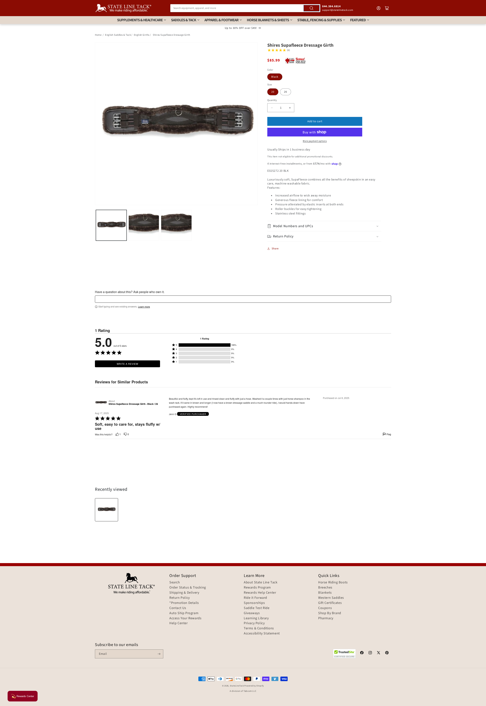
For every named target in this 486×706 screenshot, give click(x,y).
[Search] (312, 8)
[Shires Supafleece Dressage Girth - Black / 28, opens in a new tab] (101, 402)
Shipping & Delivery (184, 592)
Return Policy (179, 598)
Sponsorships (254, 603)
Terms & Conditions (259, 628)
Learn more (144, 306)
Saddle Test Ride (257, 608)
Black (274, 77)
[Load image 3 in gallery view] (176, 225)
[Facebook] (362, 653)
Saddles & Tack (183, 20)
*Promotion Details (184, 603)
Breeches (325, 587)
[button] (324, 226)
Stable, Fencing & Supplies (319, 20)
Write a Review (127, 363)
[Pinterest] (387, 653)
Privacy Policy (254, 623)
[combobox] (245, 8)
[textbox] (243, 299)
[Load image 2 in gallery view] (144, 225)
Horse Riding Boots (333, 582)
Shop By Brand (329, 613)
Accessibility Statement (262, 633)
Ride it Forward (255, 598)
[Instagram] (370, 653)
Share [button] (275, 249)
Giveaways (252, 613)
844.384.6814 (331, 6)
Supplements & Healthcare (140, 20)
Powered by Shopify (254, 685)
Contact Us (177, 608)
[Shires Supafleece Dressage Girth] (106, 509)
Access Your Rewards (185, 618)
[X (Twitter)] (378, 653)
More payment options (315, 141)
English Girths (141, 35)
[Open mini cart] (387, 8)
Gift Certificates (330, 603)
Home (98, 35)
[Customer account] (378, 8)
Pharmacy (325, 618)
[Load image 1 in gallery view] (111, 225)
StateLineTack (237, 685)
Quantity (272, 100)
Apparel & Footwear (221, 20)
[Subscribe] (159, 653)
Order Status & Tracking (187, 587)
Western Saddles (331, 598)
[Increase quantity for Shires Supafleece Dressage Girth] (290, 107)
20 (272, 92)
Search (174, 582)
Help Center (178, 623)
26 (285, 92)
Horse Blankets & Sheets (268, 20)
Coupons (325, 608)
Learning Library (256, 618)
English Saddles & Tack (118, 35)
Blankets (325, 592)
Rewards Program (257, 587)
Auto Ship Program (183, 613)
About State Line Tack (261, 582)
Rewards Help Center (260, 592)
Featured (358, 20)
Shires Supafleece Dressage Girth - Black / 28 (133, 404)
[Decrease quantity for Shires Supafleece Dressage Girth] (271, 107)
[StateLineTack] (123, 8)
